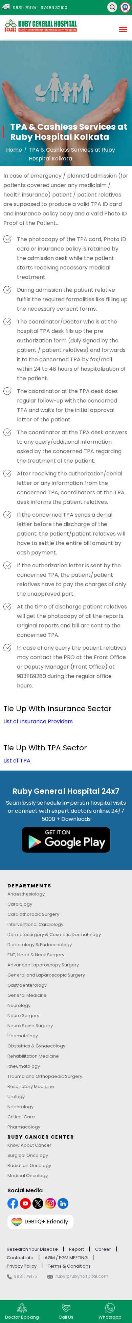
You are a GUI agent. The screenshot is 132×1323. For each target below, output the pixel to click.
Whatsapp (110, 1317)
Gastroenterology (27, 985)
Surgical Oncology (27, 1155)
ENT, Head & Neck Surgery (35, 955)
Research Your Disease (32, 1249)
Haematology (22, 1036)
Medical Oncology (27, 1175)
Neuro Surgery (23, 1015)
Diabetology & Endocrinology (39, 944)
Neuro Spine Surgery (30, 1025)
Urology (16, 1096)
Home (14, 150)
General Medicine (27, 995)
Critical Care (21, 1117)
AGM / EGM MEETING (66, 1257)
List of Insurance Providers (38, 721)
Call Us (66, 1317)
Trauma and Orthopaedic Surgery (44, 1076)
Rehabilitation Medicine (33, 1056)
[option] (66, 103)
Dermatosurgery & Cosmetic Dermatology (54, 934)
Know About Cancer (29, 1145)
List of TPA (16, 760)
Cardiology (19, 904)
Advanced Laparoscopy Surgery (43, 965)
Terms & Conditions (69, 1266)
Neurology (18, 1005)
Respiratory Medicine (30, 1086)
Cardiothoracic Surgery (33, 914)
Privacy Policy (22, 1266)
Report (76, 1249)
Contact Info (20, 1257)
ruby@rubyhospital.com (82, 1276)
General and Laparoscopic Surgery (46, 975)
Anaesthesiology (26, 894)
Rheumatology (23, 1066)
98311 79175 (25, 1276)
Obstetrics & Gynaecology (36, 1046)
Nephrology (20, 1107)
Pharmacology (23, 1127)
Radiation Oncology (29, 1165)
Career (103, 1249)
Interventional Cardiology (35, 924)
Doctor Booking (22, 1317)
